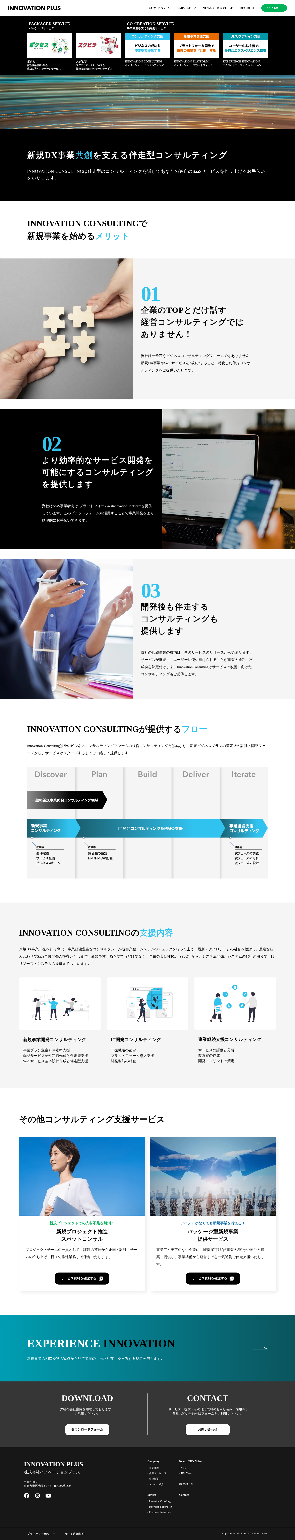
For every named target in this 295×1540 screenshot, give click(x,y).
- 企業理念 (153, 1468)
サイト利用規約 (74, 1533)
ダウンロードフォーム (87, 1429)
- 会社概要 (153, 1478)
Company (153, 1461)
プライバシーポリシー (41, 1533)
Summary (163, 8)
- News (182, 1468)
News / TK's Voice (190, 1461)
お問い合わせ (207, 1429)
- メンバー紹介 (156, 1484)
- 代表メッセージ (157, 1473)
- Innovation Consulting (159, 1501)
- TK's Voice (185, 1473)
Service (152, 1494)
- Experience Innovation (159, 1512)
